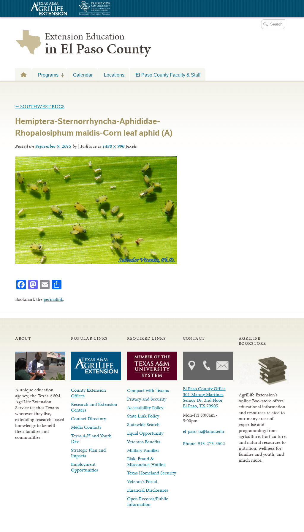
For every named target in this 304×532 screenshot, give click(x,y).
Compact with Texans (148, 390)
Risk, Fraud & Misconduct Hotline (146, 461)
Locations (114, 74)
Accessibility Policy (145, 407)
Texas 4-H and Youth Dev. (91, 438)
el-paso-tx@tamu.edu (203, 431)
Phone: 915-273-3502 (204, 443)
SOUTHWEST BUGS (39, 106)
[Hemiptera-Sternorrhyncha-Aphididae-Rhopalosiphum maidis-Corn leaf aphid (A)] (96, 262)
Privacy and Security (146, 399)
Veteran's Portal (142, 481)
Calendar (83, 74)
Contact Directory (88, 418)
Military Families (143, 450)
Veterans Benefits (143, 441)
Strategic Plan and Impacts (88, 453)
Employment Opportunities (84, 467)
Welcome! (23, 74)
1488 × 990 (113, 146)
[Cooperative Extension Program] (110, 8)
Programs (45, 74)
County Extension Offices (88, 393)
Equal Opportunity (145, 433)
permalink (53, 299)
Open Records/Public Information (147, 501)
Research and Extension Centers (94, 407)
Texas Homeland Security (151, 472)
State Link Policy (143, 415)
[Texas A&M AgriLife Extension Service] (47, 9)
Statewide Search (143, 424)
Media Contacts (86, 427)
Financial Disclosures (147, 490)
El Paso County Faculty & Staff (168, 74)
